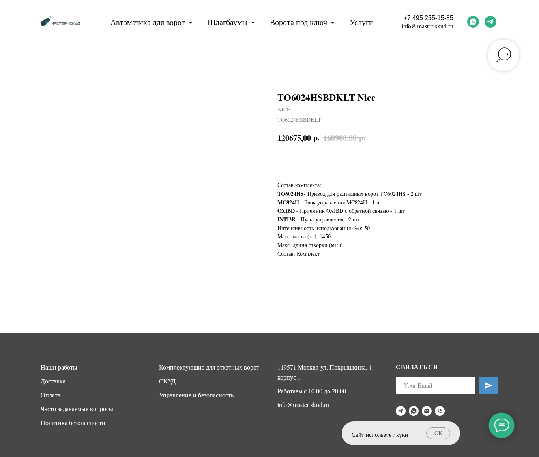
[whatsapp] (473, 22)
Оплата (50, 395)
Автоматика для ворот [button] (148, 22)
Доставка (53, 381)
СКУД (167, 381)
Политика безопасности (73, 422)
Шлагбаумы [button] (228, 22)
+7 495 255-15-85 (428, 18)
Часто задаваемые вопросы (77, 408)
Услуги (361, 22)
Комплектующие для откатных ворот (209, 367)
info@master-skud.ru (427, 26)
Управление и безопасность (196, 395)
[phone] (440, 411)
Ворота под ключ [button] (299, 22)
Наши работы (59, 367)
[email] (427, 411)
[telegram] (490, 22)
